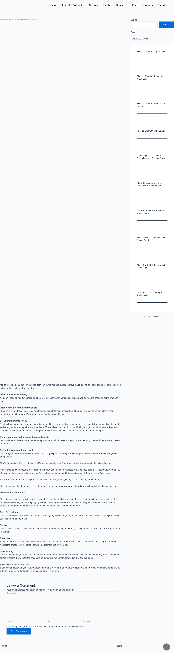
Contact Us (162, 5)
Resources (121, 5)
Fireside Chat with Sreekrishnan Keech (151, 104)
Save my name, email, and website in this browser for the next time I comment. (46, 626)
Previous (4, 646)
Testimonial (147, 5)
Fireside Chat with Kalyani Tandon (152, 51)
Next (119, 646)
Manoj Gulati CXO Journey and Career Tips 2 (151, 266)
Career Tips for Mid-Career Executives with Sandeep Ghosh (151, 156)
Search (133, 20)
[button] (73, 5)
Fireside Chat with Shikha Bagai (151, 131)
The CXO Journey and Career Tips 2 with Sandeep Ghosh (150, 184)
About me (107, 5)
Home (54, 5)
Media (135, 5)
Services (93, 5)
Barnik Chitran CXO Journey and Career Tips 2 (151, 211)
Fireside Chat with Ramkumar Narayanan (150, 77)
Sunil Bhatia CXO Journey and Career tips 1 (150, 293)
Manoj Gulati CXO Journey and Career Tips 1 (151, 239)
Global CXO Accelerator (72, 5)
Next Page (158, 317)
